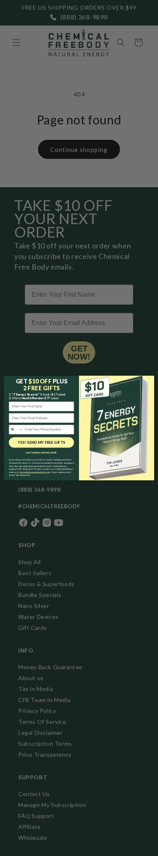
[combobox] (16, 429)
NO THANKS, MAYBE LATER (41, 453)
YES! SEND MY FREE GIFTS (41, 442)
